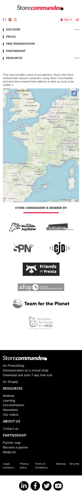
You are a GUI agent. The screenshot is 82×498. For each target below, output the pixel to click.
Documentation (13, 405)
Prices (11, 37)
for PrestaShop (13, 365)
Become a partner (15, 447)
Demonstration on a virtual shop (25, 370)
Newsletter (10, 409)
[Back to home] (77, 19)
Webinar (9, 395)
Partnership (15, 51)
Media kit (9, 452)
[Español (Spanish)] (15, 19)
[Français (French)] (4, 19)
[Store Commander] (41, 8)
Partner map (11, 442)
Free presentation (20, 44)
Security (74, 463)
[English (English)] (10, 19)
